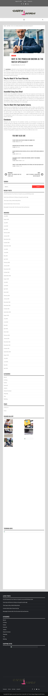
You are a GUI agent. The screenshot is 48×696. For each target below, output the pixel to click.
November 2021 (7, 345)
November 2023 (7, 269)
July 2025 (6, 222)
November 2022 (7, 305)
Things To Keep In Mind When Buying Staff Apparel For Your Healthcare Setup (27, 164)
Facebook (5, 689)
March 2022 (6, 332)
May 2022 (6, 325)
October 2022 (6, 308)
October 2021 (6, 348)
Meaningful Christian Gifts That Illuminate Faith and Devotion (16, 207)
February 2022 (7, 335)
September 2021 (7, 351)
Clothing (5, 380)
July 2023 (6, 282)
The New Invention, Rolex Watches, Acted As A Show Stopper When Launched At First (28, 151)
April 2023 (6, 289)
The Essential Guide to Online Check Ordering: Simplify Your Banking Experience (26, 158)
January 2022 (6, 338)
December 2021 (7, 341)
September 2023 (7, 275)
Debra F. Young (15, 141)
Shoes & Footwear (7, 391)
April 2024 (6, 259)
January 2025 (6, 236)
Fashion (5, 382)
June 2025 (6, 226)
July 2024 (6, 249)
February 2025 (7, 232)
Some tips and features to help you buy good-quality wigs (16, 197)
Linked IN (18, 689)
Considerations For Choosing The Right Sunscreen (22, 145)
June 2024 (6, 252)
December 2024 (7, 239)
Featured (6, 385)
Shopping (13, 55)
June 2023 (6, 285)
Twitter (9, 689)
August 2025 (6, 219)
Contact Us (30, 1)
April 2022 (6, 328)
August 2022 (6, 315)
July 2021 (6, 358)
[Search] (42, 19)
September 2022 (7, 312)
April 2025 (6, 229)
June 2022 (6, 322)
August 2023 (6, 279)
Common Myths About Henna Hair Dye (12, 203)
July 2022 (6, 318)
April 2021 (6, 368)
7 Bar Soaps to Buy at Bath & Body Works (12, 200)
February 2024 (7, 262)
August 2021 (6, 355)
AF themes (42, 694)
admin (14, 147)
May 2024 (6, 255)
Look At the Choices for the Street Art (14, 174)
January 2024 (6, 265)
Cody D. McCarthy (16, 64)
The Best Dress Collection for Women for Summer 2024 (23, 140)
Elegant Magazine (35, 694)
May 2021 (6, 365)
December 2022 (7, 302)
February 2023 (7, 295)
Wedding (6, 399)
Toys (5, 396)
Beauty (5, 377)
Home (25, 1)
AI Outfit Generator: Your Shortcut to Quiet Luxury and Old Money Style (19, 194)
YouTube (13, 689)
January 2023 (6, 298)
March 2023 (6, 292)
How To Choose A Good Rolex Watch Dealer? (33, 174)
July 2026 (6, 216)
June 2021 (6, 361)
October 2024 (6, 242)
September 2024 (7, 245)
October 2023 (6, 272)
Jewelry (5, 388)
